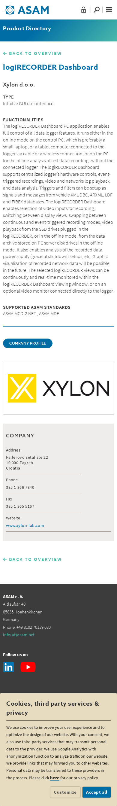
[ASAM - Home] (26, 7)
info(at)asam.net (18, 634)
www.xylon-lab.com (25, 525)
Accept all (96, 792)
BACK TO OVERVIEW (35, 53)
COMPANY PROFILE (27, 343)
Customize (65, 792)
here (54, 777)
